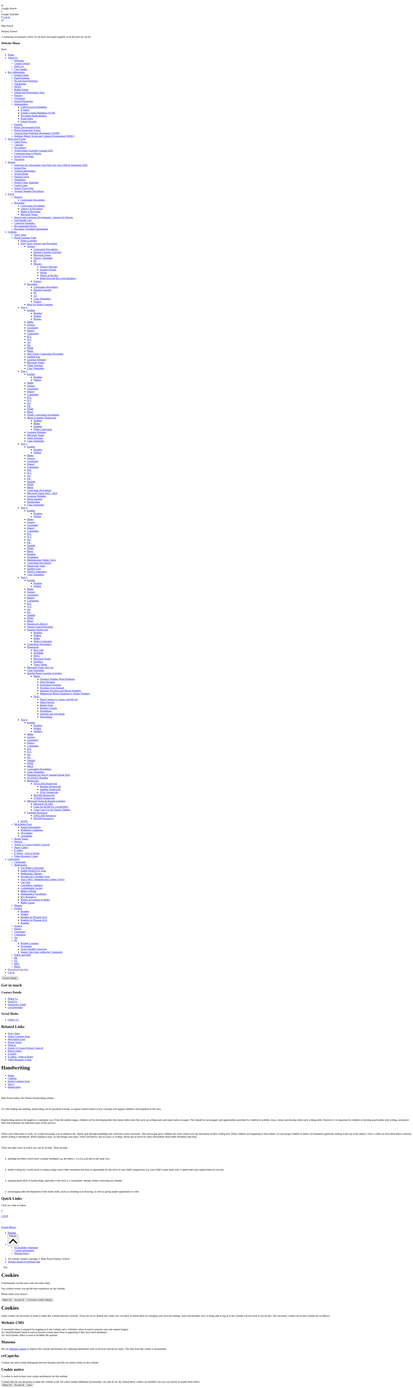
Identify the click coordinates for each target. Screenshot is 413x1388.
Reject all (7, 1300)
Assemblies (26, 836)
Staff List (19, 66)
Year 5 (24, 577)
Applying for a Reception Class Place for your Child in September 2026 (50, 165)
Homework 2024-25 (37, 624)
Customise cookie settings (39, 1300)
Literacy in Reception (32, 208)
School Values (21, 75)
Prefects (18, 841)
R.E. (29, 336)
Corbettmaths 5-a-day (32, 888)
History (31, 330)
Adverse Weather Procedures (29, 191)
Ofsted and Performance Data (29, 92)
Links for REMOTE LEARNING (51, 806)
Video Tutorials (35, 365)
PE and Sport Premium (26, 81)
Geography (33, 327)
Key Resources (28, 896)
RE (16, 957)
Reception (19, 202)
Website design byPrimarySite (24, 1261)
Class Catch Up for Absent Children (52, 809)
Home (11, 54)
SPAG (37, 655)
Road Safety (27, 118)
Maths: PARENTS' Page (33, 870)
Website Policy (21, 1253)
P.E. (29, 345)
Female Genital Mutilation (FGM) (38, 112)
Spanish (31, 481)
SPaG (37, 696)
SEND (17, 86)
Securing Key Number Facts (35, 876)
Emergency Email (17, 1004)
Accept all (19, 1300)
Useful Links (20, 185)
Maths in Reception (30, 211)
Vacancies (19, 159)
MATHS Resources (44, 818)
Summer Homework (37, 629)
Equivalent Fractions (50, 685)
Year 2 (24, 371)
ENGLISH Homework (45, 783)
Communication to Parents (27, 153)
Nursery (18, 197)
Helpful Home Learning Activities (44, 673)
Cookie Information (24, 1250)
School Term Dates (24, 156)
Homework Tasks (36, 565)
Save (29, 1385)
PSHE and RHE (22, 955)
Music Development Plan (27, 127)
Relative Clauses (48, 708)
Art (35, 295)
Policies (18, 95)
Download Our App (18, 969)
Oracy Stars (20, 234)
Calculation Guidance (32, 885)
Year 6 (24, 719)
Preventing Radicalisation (34, 115)
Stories (43, 272)
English (31, 310)
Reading (38, 313)
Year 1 (24, 307)
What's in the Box (49, 275)
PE (35, 261)
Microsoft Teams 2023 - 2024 (42, 493)
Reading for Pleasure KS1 (34, 917)
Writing (37, 316)
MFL (17, 963)
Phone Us (13, 998)
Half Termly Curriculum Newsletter (45, 353)
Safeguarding (21, 104)
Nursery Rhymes (48, 266)
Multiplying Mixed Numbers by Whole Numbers (65, 693)
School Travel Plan (24, 188)
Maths (30, 322)
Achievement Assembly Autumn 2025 (33, 150)
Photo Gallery (21, 847)
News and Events (17, 139)
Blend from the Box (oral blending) (58, 278)
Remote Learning (42, 290)
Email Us (12, 1001)
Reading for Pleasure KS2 (34, 920)
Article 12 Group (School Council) (32, 844)
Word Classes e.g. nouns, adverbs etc (59, 699)
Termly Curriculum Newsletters (43, 414)
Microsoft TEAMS (43, 804)
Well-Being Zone (23, 824)
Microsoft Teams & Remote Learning (46, 801)
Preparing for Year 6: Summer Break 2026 (48, 775)
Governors (19, 98)
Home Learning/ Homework (41, 417)
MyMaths (38, 653)
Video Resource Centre (26, 856)
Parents (11, 162)
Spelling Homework (50, 789)
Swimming (32, 557)
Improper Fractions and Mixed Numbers (60, 690)
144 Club (25, 882)
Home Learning (29, 240)
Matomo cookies (17, 1349)
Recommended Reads (25, 226)
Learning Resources (37, 812)
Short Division (47, 682)
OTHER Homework (44, 798)
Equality (18, 124)
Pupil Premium (21, 78)
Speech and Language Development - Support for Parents (43, 217)
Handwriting (33, 502)
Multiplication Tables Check (41, 560)
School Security (29, 121)
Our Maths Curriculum (32, 867)
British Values (21, 89)
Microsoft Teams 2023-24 (40, 667)
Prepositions (46, 716)
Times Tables (40, 664)
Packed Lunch (21, 176)
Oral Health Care (23, 220)
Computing (33, 333)
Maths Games (28, 902)
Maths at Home (28, 891)
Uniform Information (24, 171)
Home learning (34, 499)
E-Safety (25, 110)
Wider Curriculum (43, 429)
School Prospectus (23, 101)
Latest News (20, 142)
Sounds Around (48, 269)
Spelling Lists (34, 568)
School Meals (21, 173)
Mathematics (20, 865)
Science (37, 281)
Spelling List (33, 356)
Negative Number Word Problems (57, 679)
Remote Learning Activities (47, 252)
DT (16, 960)
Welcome (19, 60)
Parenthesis (45, 711)
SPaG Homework (49, 792)
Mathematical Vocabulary (34, 894)
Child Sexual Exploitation (34, 107)
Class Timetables (42, 298)
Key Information (16, 72)
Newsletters (20, 147)
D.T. (29, 339)
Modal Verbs (46, 705)
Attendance (20, 179)
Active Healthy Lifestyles (34, 949)
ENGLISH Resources (45, 815)
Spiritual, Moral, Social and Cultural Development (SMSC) (44, 136)
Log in (6, 17)
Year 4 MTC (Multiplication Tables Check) (43, 879)
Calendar (18, 144)
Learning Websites (36, 359)
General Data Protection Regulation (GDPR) (37, 133)
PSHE (30, 348)
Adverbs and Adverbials (52, 714)
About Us (13, 57)
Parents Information (31, 827)
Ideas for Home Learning (40, 304)
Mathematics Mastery (31, 873)
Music (30, 351)
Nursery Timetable (43, 258)
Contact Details (22, 63)
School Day (20, 168)
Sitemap (12, 1232)
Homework (33, 647)
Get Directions (15, 1007)
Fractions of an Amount (52, 687)
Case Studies (20, 69)
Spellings (38, 661)
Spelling (38, 420)
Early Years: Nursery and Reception (39, 243)
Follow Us (13, 1019)
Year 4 (24, 507)
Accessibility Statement (26, 1247)
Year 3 (24, 444)
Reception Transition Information (31, 229)
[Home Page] (2, 20)
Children (12, 232)
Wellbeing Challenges (32, 830)
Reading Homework (50, 786)
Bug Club (39, 650)
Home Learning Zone (25, 237)
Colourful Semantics (24, 223)
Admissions (20, 83)
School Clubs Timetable (26, 182)
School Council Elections (40, 626)
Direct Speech (47, 702)
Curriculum (13, 859)
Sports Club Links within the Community (42, 952)
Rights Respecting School (27, 130)
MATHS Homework (44, 795)
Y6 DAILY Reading (37, 777)
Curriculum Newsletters (33, 200)
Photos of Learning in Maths (35, 899)
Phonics (38, 263)
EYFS (11, 194)
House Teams (21, 838)
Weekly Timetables (36, 571)
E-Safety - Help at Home (27, 853)
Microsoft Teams (29, 214)
